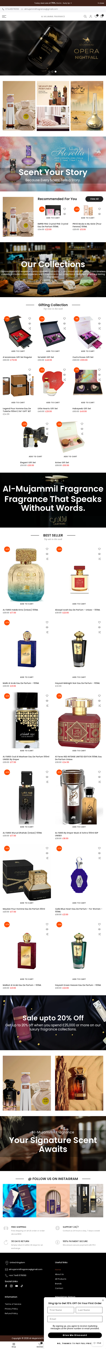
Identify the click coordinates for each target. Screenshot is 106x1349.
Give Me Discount (75, 1335)
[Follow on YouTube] (16, 1286)
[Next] (98, 1200)
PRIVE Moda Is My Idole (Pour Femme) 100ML (86, 225)
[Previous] (7, 1200)
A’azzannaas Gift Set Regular (17, 357)
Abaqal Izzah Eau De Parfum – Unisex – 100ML (77, 609)
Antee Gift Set (62, 462)
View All (94, 198)
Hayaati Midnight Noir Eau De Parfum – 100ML (77, 683)
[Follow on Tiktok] (22, 1286)
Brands (58, 1283)
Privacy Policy (11, 1308)
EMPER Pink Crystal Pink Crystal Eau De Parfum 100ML (53, 225)
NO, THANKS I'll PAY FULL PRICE (75, 1343)
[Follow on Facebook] (6, 1286)
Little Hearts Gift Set (48, 408)
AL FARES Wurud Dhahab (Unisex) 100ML (22, 832)
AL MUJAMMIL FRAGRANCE (53, 16)
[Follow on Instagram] (11, 1286)
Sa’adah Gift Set (46, 357)
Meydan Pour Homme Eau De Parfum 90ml (24, 909)
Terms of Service (13, 1304)
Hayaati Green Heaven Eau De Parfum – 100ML (78, 985)
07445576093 (12, 9)
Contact (59, 1288)
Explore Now (91, 65)
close (5, 3)
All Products (60, 1279)
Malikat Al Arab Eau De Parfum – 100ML (22, 985)
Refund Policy (11, 1313)
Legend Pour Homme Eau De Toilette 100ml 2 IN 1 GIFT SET (17, 410)
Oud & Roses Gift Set (82, 357)
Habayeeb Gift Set (81, 408)
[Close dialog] (103, 1300)
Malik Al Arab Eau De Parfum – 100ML (21, 683)
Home (58, 1269)
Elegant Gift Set (28, 462)
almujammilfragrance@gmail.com (41, 9)
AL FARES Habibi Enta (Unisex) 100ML (20, 609)
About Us (59, 1274)
